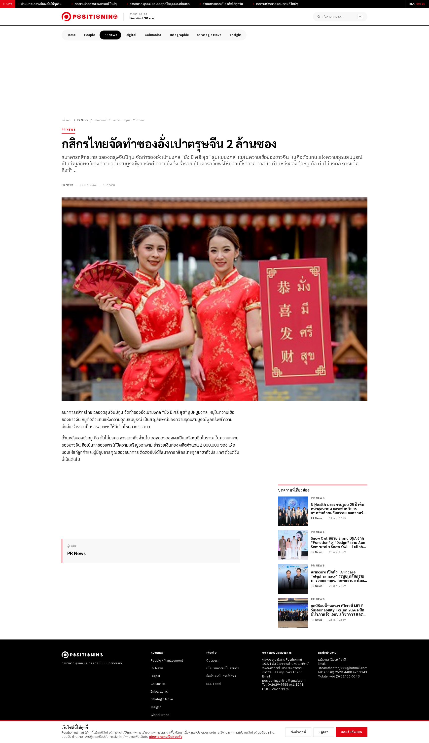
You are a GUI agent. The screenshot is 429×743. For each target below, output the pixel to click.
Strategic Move (209, 35)
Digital (131, 35)
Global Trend (160, 715)
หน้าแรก (66, 120)
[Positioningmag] (89, 16)
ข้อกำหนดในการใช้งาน (221, 676)
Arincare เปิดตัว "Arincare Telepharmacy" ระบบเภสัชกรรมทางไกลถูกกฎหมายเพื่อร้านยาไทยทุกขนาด (337, 576)
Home (71, 35)
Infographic (179, 35)
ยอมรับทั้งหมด (351, 732)
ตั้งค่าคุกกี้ (298, 732)
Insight (236, 35)
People (89, 35)
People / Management (167, 660)
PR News (110, 35)
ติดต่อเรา (212, 660)
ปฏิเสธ (324, 732)
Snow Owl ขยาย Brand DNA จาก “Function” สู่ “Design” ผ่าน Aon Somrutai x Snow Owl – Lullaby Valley (338, 542)
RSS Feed (213, 684)
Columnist (153, 35)
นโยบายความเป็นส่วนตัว (222, 668)
